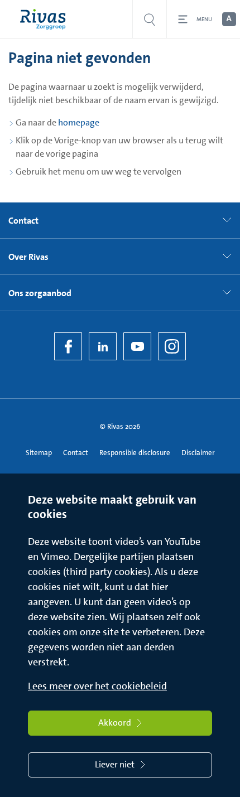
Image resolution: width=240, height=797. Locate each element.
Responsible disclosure (134, 452)
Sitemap (39, 452)
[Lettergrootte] (228, 19)
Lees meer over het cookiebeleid (97, 686)
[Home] (45, 19)
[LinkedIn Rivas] (103, 346)
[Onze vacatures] (149, 19)
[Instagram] (172, 346)
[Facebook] (68, 346)
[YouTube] (137, 346)
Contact (75, 452)
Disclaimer (198, 452)
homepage (78, 122)
